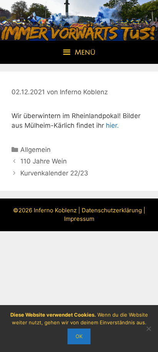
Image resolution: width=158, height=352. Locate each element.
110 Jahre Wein (43, 161)
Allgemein (35, 149)
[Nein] (148, 328)
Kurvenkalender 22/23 (54, 173)
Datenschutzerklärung (112, 210)
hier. (112, 125)
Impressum (79, 218)
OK (79, 336)
